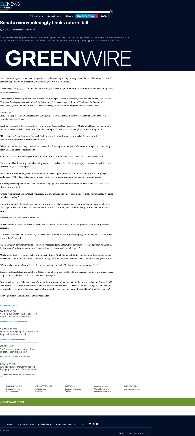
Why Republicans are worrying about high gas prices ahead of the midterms (18, 368)
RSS (83, 424)
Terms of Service (141, 433)
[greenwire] (7, 346)
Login (104, 16)
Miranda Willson (8, 357)
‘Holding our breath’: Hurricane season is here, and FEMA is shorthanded (18, 315)
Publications (35, 16)
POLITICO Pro (44, 424)
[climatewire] (9, 311)
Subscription (53, 16)
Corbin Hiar (6, 339)
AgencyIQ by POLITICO (66, 424)
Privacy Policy (125, 433)
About (69, 16)
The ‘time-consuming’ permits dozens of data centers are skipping (18, 350)
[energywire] (8, 364)
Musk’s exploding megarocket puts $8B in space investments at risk (19, 333)
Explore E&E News (25, 424)
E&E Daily (18, 166)
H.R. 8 (108, 163)
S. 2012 (20, 88)
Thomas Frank (7, 321)
